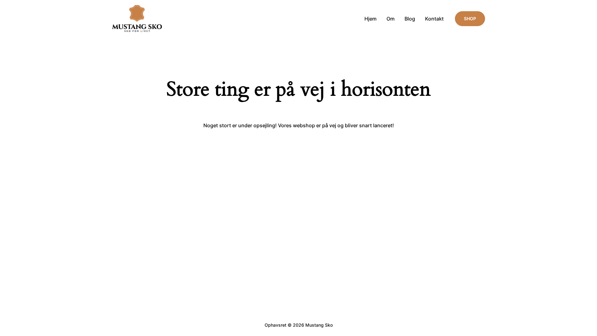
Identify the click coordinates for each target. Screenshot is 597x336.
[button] (470, 18)
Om (390, 19)
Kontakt (434, 19)
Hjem (370, 19)
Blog (410, 19)
